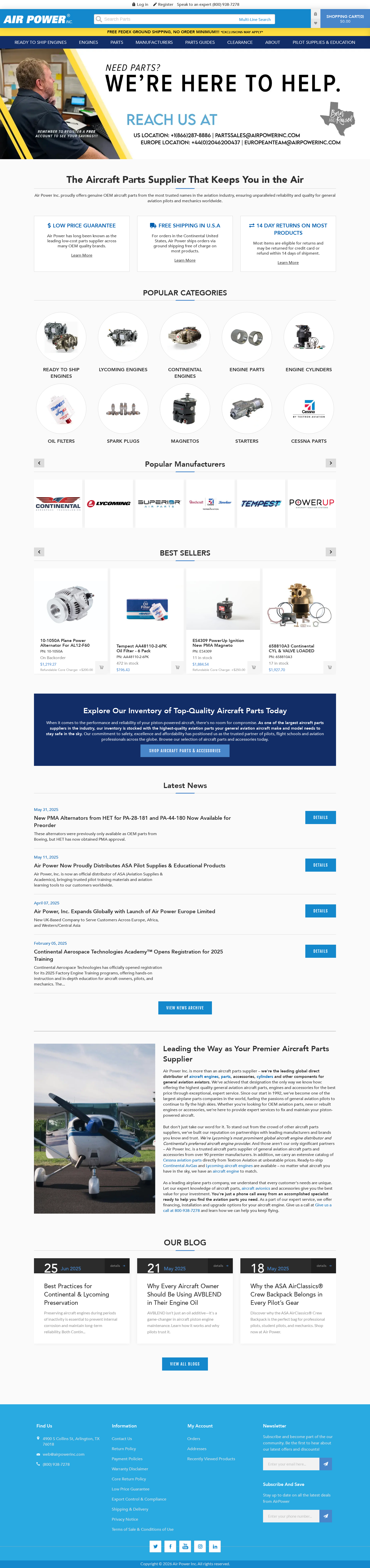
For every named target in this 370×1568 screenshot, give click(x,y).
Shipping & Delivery (130, 1509)
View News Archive (185, 1007)
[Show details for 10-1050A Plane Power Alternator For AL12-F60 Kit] (71, 605)
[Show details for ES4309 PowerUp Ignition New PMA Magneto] (223, 605)
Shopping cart (344, 19)
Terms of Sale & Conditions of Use (143, 1529)
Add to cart (101, 667)
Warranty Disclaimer (130, 1469)
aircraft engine (226, 1171)
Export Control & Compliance (139, 1499)
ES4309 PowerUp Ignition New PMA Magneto (218, 643)
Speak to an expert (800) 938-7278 (208, 4)
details (320, 817)
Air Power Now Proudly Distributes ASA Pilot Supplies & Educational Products (129, 865)
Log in (142, 4)
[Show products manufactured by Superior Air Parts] (159, 504)
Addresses (196, 1449)
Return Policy (124, 1449)
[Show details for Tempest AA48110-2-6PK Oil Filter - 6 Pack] (147, 605)
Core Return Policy (129, 1479)
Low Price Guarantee (131, 1489)
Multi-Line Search (255, 19)
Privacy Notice (125, 1519)
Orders (193, 1439)
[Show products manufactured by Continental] (58, 504)
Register (165, 4)
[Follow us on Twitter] (155, 1546)
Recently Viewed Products (211, 1459)
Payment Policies (127, 1459)
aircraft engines (203, 1076)
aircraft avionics (256, 1188)
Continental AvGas (180, 1166)
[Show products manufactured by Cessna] (210, 504)
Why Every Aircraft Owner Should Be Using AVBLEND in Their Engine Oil (184, 1294)
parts (226, 1076)
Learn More (81, 255)
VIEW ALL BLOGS (185, 1364)
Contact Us (122, 1439)
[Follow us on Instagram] (200, 1546)
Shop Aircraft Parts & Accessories (185, 750)
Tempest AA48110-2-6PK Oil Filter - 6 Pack (142, 648)
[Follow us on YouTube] (185, 1546)
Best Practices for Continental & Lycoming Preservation (76, 1294)
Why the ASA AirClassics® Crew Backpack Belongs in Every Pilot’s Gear (286, 1294)
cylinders (265, 1076)
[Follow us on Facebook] (170, 1546)
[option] (185, 104)
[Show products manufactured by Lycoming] (109, 504)
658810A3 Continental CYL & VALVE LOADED (291, 648)
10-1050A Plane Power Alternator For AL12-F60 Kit (65, 645)
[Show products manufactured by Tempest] (261, 504)
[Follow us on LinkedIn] (215, 1546)
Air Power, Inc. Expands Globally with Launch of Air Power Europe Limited (124, 911)
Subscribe (325, 1464)
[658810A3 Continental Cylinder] (299, 605)
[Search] (99, 19)
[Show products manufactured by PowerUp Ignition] (312, 504)
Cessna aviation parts (182, 1160)
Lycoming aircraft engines (229, 1166)
